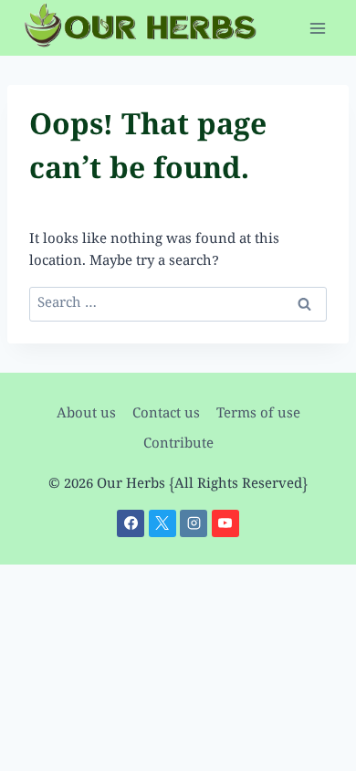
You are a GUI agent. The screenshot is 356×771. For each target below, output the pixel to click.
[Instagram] (193, 523)
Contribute (178, 445)
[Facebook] (130, 523)
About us (86, 415)
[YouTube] (225, 523)
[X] (162, 523)
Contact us (166, 415)
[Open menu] (317, 28)
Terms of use (258, 415)
